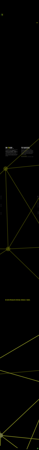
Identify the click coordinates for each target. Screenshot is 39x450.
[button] (37, 448)
